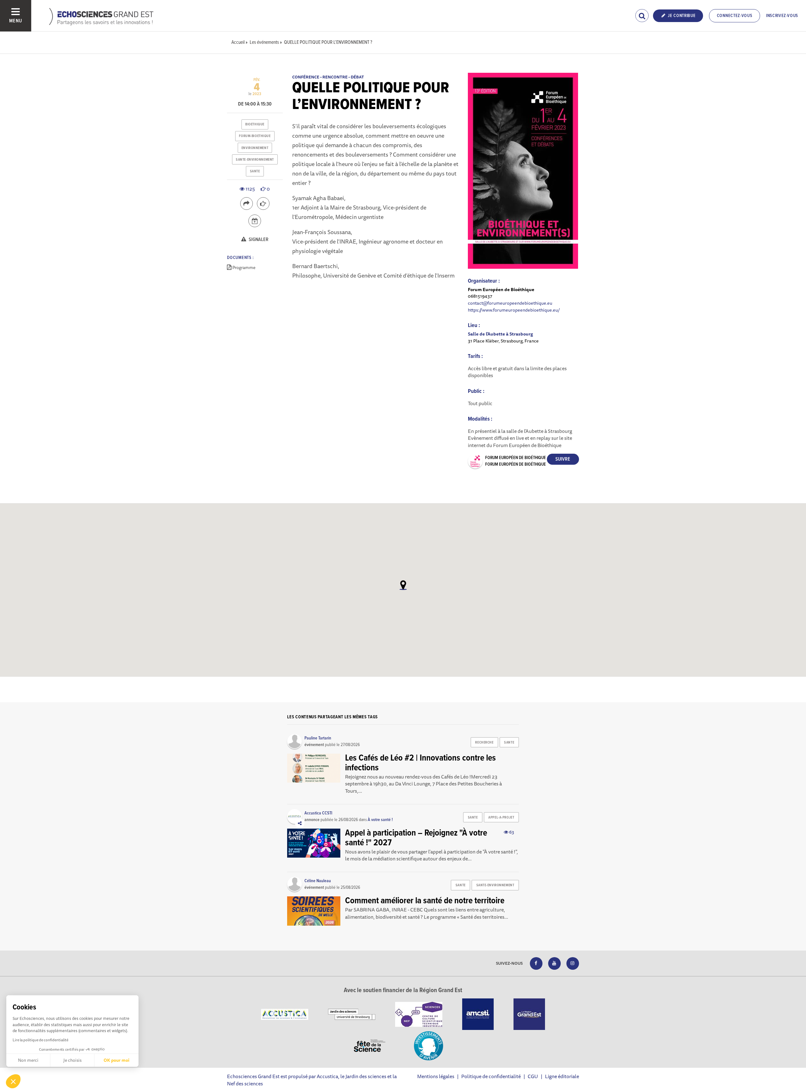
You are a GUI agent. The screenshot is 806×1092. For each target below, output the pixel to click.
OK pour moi (116, 1060)
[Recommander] (263, 203)
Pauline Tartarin (317, 738)
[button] (13, 1081)
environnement (254, 148)
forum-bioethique (254, 136)
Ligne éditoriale (562, 1076)
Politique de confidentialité (491, 1076)
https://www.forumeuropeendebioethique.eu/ (514, 309)
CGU (533, 1076)
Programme (243, 267)
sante (255, 171)
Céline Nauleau (317, 881)
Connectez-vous (734, 16)
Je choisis (72, 1060)
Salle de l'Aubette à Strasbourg (500, 333)
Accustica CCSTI (318, 813)
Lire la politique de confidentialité (40, 1040)
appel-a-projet (501, 817)
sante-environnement (255, 160)
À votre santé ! (380, 820)
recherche (484, 742)
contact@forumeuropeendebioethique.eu (510, 303)
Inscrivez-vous (782, 16)
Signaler (258, 239)
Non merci (28, 1060)
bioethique (254, 124)
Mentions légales (435, 1076)
